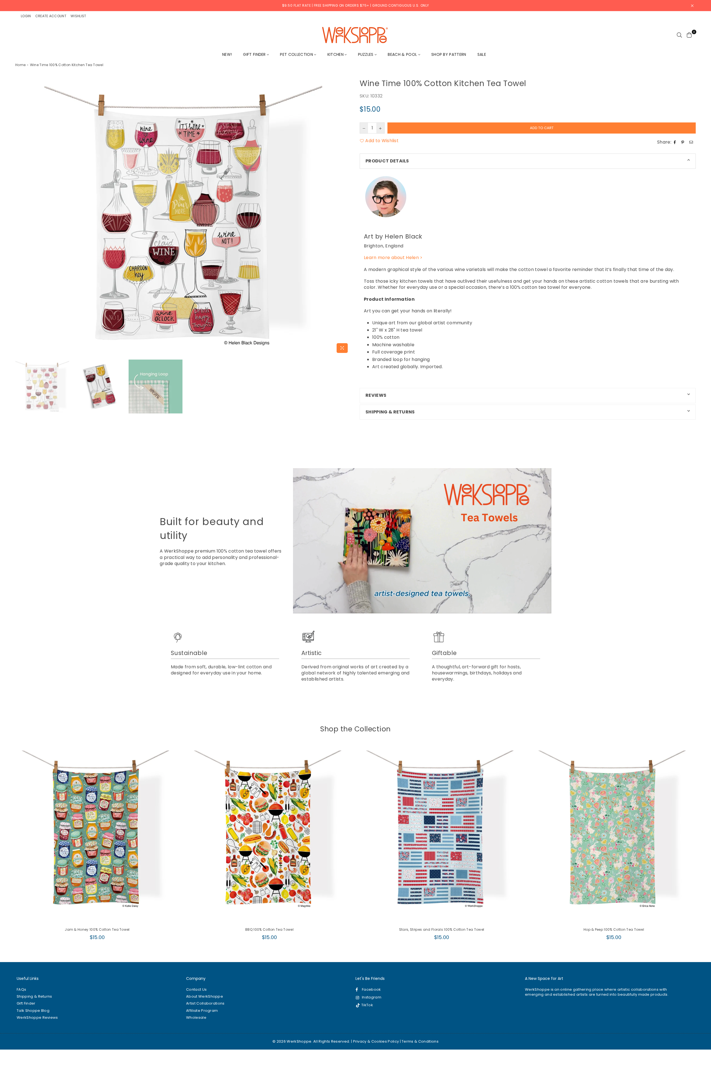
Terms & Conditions (420, 1041)
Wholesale (196, 1017)
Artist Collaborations (205, 1003)
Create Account (50, 16)
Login (26, 16)
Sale (481, 54)
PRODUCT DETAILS (387, 161)
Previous (20, 217)
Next (346, 217)
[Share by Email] (691, 142)
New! (227, 54)
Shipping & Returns (34, 996)
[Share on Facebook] (675, 142)
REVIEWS (375, 395)
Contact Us (196, 989)
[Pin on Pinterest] (683, 142)
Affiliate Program (202, 1010)
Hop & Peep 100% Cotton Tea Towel (614, 929)
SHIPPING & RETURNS (390, 412)
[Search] (679, 35)
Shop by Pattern (448, 54)
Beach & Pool (403, 54)
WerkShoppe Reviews (37, 1017)
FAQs (21, 989)
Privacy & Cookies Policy (376, 1041)
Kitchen (336, 54)
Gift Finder (255, 54)
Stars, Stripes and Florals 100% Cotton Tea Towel (441, 929)
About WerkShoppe (204, 996)
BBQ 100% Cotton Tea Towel (269, 929)
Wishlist (78, 16)
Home (20, 65)
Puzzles (366, 54)
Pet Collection (297, 54)
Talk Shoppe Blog (33, 1010)
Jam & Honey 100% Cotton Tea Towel (97, 929)
